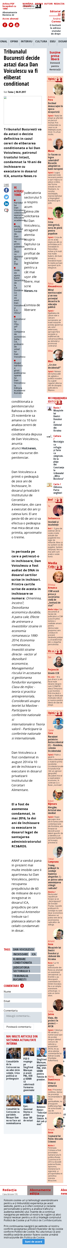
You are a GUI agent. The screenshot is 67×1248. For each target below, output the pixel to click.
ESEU (53, 41)
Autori (48, 3)
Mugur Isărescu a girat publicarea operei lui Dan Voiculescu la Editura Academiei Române (20, 377)
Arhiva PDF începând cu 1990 (9, 6)
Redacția (59, 3)
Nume (7, 991)
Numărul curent (28, 4)
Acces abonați (10, 18)
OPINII (14, 41)
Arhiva (39, 3)
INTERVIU (26, 41)
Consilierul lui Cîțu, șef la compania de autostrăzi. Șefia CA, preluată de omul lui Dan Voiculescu (20, 338)
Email (7, 1001)
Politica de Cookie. (34, 1237)
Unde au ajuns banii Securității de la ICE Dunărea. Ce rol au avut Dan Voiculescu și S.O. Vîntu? (19, 291)
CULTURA (41, 41)
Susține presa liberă (55, 60)
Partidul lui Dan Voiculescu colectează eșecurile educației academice (20, 211)
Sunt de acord (33, 1241)
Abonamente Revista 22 (9, 13)
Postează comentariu (18, 1026)
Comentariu (11, 1010)
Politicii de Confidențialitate (46, 1220)
